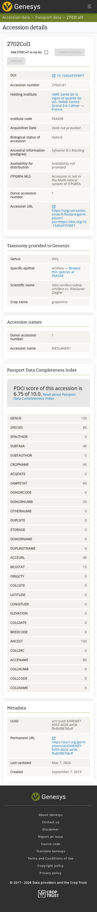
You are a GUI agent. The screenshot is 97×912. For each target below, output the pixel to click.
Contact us (50, 822)
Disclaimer (50, 829)
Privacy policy (50, 873)
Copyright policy (50, 866)
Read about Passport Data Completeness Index (45, 396)
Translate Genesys (50, 851)
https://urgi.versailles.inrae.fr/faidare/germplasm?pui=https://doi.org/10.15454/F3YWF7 (69, 218)
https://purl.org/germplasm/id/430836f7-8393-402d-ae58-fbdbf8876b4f (68, 748)
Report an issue (50, 836)
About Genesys (50, 815)
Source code (51, 844)
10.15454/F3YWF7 (70, 75)
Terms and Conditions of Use (51, 858)
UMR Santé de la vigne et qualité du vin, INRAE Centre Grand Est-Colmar (66, 100)
